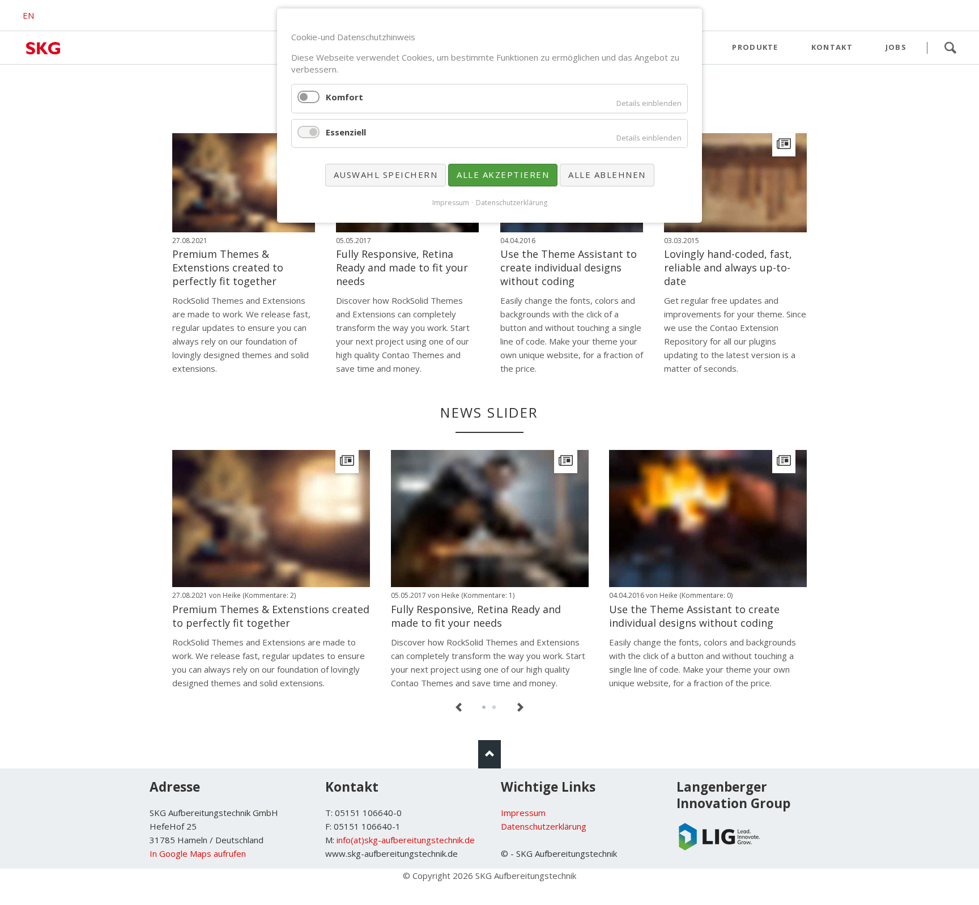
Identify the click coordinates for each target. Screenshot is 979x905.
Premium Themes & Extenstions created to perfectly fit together (227, 267)
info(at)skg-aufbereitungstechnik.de (406, 839)
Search (950, 47)
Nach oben (489, 754)
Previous (459, 708)
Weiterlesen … (261, 204)
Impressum (523, 812)
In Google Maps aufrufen (198, 853)
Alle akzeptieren (503, 174)
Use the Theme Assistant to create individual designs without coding (568, 267)
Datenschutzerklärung (543, 826)
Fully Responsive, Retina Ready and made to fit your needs (402, 267)
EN (28, 15)
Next (520, 708)
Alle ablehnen (607, 174)
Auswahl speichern (386, 174)
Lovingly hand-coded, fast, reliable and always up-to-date (728, 267)
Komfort (344, 97)
